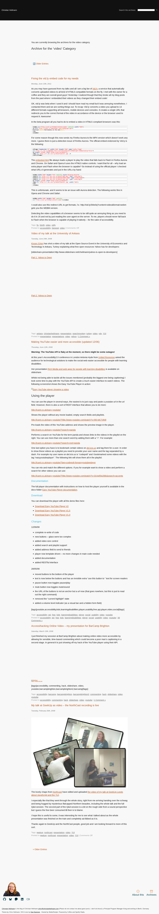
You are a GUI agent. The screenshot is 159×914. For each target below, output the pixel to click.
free (53, 615)
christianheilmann (51, 333)
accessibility (45, 228)
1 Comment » (84, 336)
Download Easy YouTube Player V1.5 (52, 510)
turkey (89, 333)
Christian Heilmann (9, 10)
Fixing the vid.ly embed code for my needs (54, 78)
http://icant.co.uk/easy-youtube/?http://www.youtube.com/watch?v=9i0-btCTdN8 (68, 420)
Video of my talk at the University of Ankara (55, 233)
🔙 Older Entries (40, 63)
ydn (100, 333)
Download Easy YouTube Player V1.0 (52, 515)
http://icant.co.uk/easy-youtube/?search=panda (53, 430)
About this (138, 894)
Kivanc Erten (37, 243)
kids (58, 615)
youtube (109, 615)
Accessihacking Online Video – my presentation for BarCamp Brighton (70, 625)
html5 (42, 225)
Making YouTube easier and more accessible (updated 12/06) (65, 341)
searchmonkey (79, 333)
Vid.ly (94, 88)
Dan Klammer (35, 912)
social (87, 615)
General (55, 228)
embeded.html (42, 160)
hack (104, 694)
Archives (151, 894)
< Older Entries (40, 849)
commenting (95, 694)
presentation (65, 333)
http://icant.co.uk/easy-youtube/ (46, 410)
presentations (58, 336)
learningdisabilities (69, 615)
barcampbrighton (64, 694)
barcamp (52, 694)
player (81, 615)
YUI (104, 333)
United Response (106, 357)
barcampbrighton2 (81, 694)
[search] (156, 10)
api (49, 615)
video (48, 225)
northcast (48, 832)
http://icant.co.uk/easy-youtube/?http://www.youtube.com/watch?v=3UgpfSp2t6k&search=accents (77, 476)
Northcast (57, 792)
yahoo (74, 336)
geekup (40, 832)
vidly (54, 225)
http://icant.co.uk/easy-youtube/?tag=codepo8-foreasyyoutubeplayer (63, 462)
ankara (40, 333)
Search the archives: (127, 10)
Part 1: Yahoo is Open (41, 257)
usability (95, 615)
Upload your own (38, 681)
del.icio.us (91, 448)
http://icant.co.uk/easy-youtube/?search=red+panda (55, 443)
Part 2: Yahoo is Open (41, 295)
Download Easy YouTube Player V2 (52, 506)
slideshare (112, 694)
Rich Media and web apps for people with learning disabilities (76, 369)
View (33, 681)
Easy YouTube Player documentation (59, 490)
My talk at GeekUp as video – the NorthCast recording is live (65, 705)
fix (38, 225)
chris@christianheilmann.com (48, 909)
